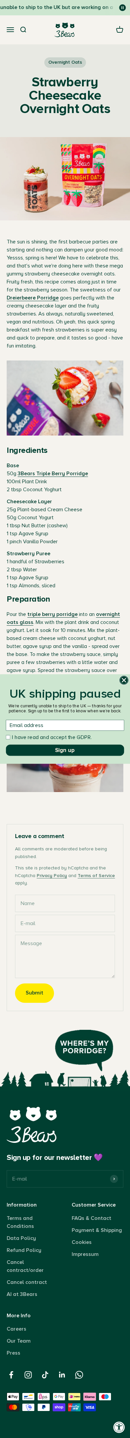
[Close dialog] (124, 680)
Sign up (65, 750)
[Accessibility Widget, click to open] (119, 1427)
